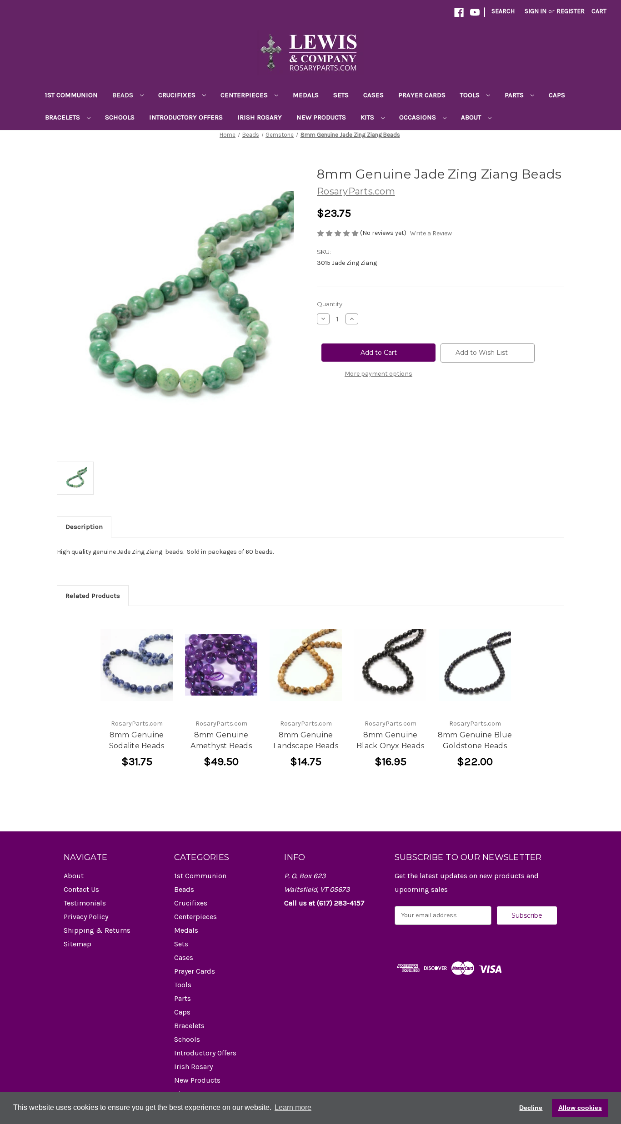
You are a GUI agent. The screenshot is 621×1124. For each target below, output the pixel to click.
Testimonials (85, 903)
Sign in (535, 11)
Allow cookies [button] (580, 1107)
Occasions (418, 117)
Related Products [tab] (92, 596)
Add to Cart (137, 664)
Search (503, 11)
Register (570, 11)
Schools (120, 117)
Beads (123, 95)
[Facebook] (459, 12)
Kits (368, 117)
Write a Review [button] (431, 233)
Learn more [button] (293, 1107)
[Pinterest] (383, 407)
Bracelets (63, 117)
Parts (515, 95)
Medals (306, 95)
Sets (341, 95)
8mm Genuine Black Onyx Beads (390, 740)
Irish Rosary (259, 117)
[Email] (336, 407)
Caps (557, 95)
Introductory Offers (186, 117)
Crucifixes (177, 95)
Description (84, 526)
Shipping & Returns (97, 930)
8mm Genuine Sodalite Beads (137, 740)
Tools (470, 95)
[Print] (352, 407)
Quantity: (330, 304)
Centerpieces (245, 95)
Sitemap (77, 944)
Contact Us (81, 889)
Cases (373, 95)
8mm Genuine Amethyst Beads (221, 740)
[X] (367, 407)
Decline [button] (530, 1107)
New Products (321, 117)
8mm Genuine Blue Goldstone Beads (475, 740)
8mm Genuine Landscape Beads (305, 740)
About (472, 117)
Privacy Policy (86, 916)
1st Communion (71, 95)
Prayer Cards (422, 95)
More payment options (378, 374)
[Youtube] (475, 12)
